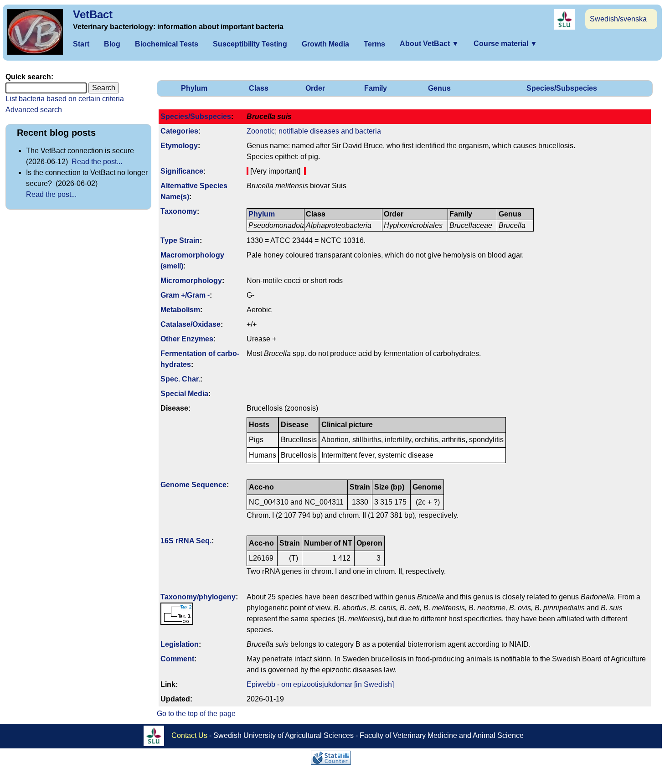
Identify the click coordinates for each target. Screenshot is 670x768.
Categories (179, 131)
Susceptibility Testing (250, 44)
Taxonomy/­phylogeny (198, 597)
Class (258, 88)
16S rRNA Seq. (185, 541)
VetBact (93, 14)
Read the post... (97, 161)
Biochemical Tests (166, 44)
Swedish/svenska (618, 19)
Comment (177, 659)
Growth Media (325, 44)
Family (375, 88)
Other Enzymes (186, 339)
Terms (374, 44)
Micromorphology (191, 280)
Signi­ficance (181, 171)
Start (81, 44)
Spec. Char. (180, 379)
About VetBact (429, 43)
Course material (505, 43)
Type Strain (180, 240)
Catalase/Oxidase (190, 324)
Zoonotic (261, 131)
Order (315, 88)
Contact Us (189, 735)
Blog (112, 44)
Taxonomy (178, 211)
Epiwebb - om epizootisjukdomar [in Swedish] (320, 684)
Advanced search (33, 109)
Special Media (184, 393)
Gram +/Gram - (185, 295)
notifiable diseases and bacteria (329, 131)
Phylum (194, 88)
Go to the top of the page (196, 713)
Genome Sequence (193, 485)
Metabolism (180, 310)
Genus (439, 88)
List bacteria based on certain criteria (64, 99)
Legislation (179, 644)
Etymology (179, 145)
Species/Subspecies (561, 88)
